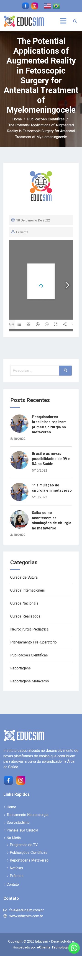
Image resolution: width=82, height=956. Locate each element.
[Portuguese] (56, 5)
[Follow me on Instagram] (34, 6)
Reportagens (20, 668)
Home (11, 807)
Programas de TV (24, 845)
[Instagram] (20, 779)
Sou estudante (18, 822)
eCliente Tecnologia (53, 947)
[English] (47, 5)
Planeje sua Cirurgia (22, 830)
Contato (13, 884)
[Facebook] (8, 779)
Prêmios (16, 876)
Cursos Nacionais (24, 603)
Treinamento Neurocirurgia (27, 815)
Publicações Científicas (29, 655)
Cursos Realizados (25, 616)
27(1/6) (9, 324)
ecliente (22, 232)
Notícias (16, 868)
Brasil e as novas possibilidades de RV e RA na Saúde (51, 458)
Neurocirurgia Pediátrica (29, 629)
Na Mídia (14, 838)
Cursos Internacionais (27, 590)
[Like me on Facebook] (25, 6)
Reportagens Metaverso (29, 681)
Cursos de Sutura (24, 577)
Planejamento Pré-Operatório (33, 642)
